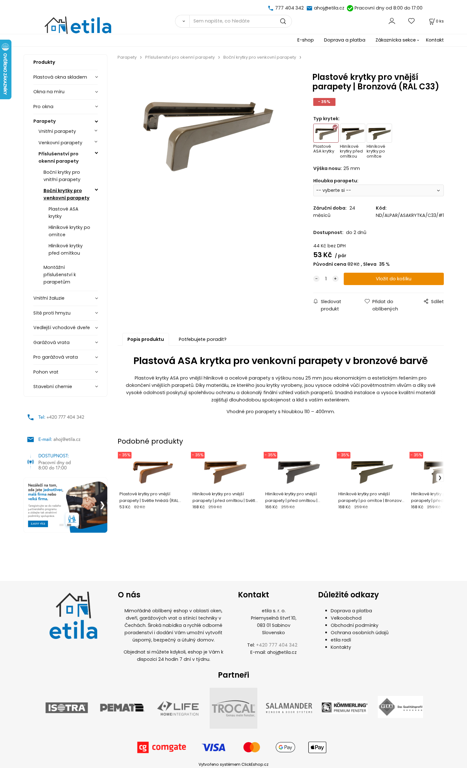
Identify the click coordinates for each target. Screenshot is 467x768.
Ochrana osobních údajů (360, 632)
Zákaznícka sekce (396, 40)
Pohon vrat (45, 372)
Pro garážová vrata (55, 357)
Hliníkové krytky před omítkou (66, 249)
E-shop (305, 40)
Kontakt (435, 40)
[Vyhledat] (182, 21)
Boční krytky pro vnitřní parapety (62, 176)
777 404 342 (289, 8)
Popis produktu (145, 339)
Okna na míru (48, 91)
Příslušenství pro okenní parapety (58, 157)
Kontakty (341, 647)
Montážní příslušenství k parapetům (60, 274)
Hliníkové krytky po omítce (69, 231)
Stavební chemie (52, 386)
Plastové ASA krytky (63, 212)
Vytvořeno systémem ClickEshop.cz (233, 764)
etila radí (341, 640)
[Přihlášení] (392, 21)
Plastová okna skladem (60, 77)
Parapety (44, 121)
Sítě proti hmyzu (52, 313)
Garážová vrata (51, 342)
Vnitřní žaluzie (48, 298)
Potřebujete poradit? (203, 339)
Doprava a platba (344, 40)
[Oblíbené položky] (411, 21)
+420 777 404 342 (276, 645)
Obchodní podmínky (354, 625)
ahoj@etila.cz (329, 8)
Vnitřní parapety (57, 131)
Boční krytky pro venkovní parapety (67, 194)
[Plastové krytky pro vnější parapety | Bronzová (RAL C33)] (207, 131)
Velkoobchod (346, 618)
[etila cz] (271, 8)
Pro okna (43, 106)
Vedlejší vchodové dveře (61, 327)
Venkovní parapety (60, 143)
